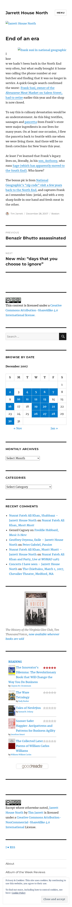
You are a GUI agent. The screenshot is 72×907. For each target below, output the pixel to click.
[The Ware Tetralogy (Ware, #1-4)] (11, 695)
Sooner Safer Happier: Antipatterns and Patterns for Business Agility (35, 725)
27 (44, 413)
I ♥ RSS (10, 847)
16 (10, 406)
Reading (15, 661)
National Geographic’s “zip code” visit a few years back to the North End (34, 185)
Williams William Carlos (21, 755)
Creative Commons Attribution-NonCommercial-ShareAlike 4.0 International (33, 822)
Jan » (54, 428)
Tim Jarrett (16, 213)
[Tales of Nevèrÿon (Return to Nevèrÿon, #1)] (11, 710)
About (10, 863)
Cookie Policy (19, 893)
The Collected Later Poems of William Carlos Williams (32, 745)
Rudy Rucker (23, 701)
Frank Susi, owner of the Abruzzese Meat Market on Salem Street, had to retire (34, 92)
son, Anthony (47, 161)
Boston (55, 213)
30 (10, 421)
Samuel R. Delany (25, 712)
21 (53, 406)
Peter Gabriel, (37, 544)
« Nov (18, 428)
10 (18, 399)
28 (53, 413)
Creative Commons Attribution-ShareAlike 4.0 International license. (34, 310)
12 (35, 399)
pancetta (31, 122)
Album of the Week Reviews (25, 872)
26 (36, 413)
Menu (60, 12)
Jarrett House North (27, 12)
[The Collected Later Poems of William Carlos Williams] (11, 743)
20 (44, 406)
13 (44, 399)
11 (27, 399)
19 (36, 406)
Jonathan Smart (18, 734)
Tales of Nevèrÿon (28, 708)
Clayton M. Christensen (21, 686)
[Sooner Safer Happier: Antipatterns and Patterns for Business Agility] (11, 723)
